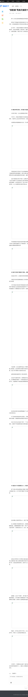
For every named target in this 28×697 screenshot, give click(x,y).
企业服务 (23, 1)
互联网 (13, 1)
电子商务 (18, 1)
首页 (13, 6)
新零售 (8, 1)
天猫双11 (14, 673)
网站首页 (2, 1)
